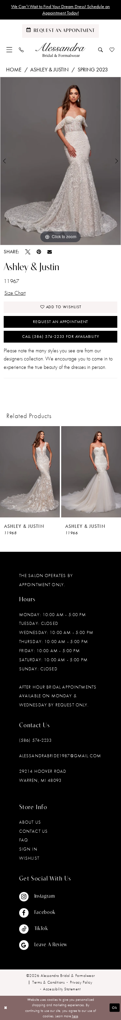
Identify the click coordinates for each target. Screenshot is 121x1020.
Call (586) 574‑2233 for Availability (60, 336)
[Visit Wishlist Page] (112, 49)
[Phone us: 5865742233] (21, 49)
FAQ (23, 840)
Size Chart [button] (15, 292)
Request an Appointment (60, 321)
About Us (30, 822)
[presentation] (30, 471)
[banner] (61, 50)
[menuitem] (9, 50)
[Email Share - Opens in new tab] (49, 252)
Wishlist (29, 858)
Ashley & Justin (49, 69)
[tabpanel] (60, 161)
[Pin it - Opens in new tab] (39, 251)
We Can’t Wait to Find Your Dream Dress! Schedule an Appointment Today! (60, 9)
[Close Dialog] (5, 1008)
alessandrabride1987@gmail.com (60, 756)
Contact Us (33, 831)
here (75, 1016)
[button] (9, 50)
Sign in (28, 849)
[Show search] (100, 49)
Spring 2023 (93, 69)
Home (14, 69)
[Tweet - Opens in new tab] (27, 251)
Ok (114, 1007)
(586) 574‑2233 (35, 740)
